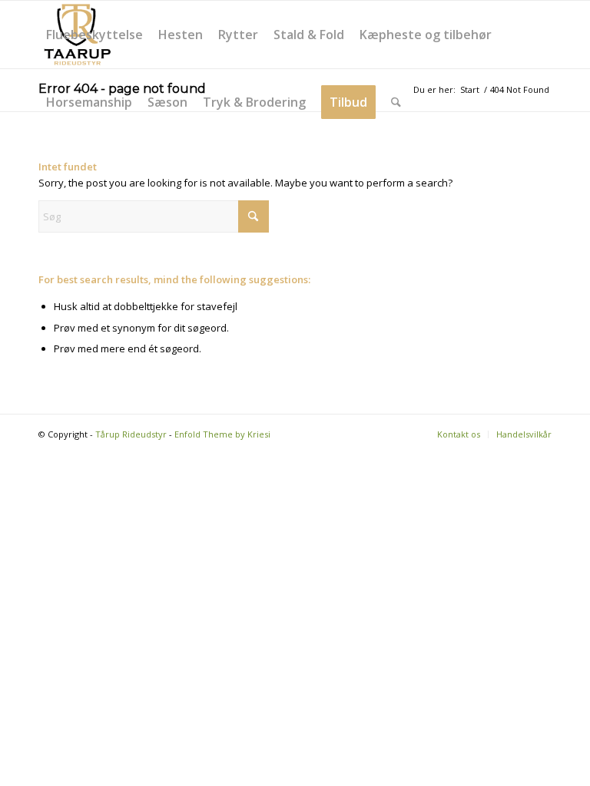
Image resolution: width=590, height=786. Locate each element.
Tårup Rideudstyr (131, 434)
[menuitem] (94, 34)
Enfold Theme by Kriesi (222, 434)
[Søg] (396, 102)
